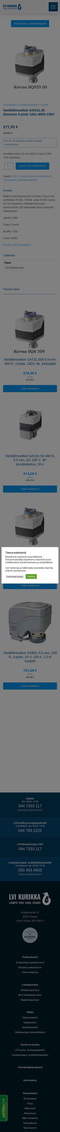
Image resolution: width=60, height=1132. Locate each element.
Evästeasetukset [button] (14, 576)
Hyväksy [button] (31, 576)
